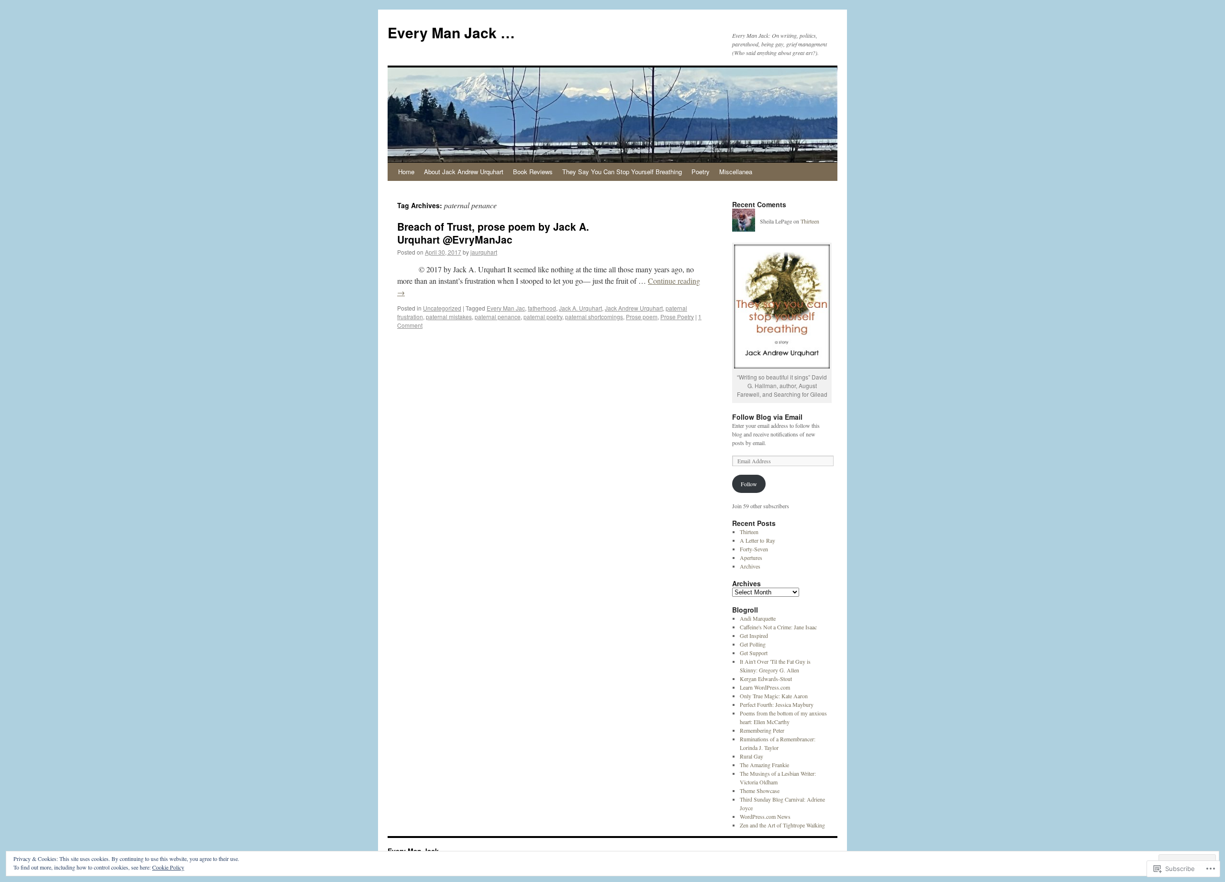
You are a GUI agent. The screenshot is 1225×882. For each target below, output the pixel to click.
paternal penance (498, 317)
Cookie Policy (168, 867)
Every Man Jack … (451, 32)
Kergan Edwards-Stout (766, 678)
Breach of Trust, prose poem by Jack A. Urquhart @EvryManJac (493, 232)
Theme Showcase (760, 790)
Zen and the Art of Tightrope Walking (782, 825)
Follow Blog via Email (767, 417)
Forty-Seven (754, 549)
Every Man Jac (506, 308)
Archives (750, 566)
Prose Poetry (677, 317)
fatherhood (542, 308)
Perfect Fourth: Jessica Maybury (776, 704)
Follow (749, 484)
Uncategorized (442, 308)
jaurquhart (483, 252)
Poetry (700, 171)
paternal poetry (542, 317)
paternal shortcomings (594, 317)
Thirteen (810, 221)
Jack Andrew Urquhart (634, 308)
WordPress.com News (765, 816)
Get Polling (753, 644)
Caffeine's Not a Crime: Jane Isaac (778, 627)
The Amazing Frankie (764, 765)
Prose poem (641, 317)
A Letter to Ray (757, 540)
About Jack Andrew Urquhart (463, 171)
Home (406, 171)
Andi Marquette (758, 618)
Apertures (751, 557)
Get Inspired (754, 635)
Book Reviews (533, 171)
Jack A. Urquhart (580, 308)
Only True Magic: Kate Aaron (774, 696)
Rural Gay (751, 756)
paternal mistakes (449, 317)
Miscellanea (735, 171)
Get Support (754, 653)
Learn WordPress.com (765, 687)
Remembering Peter (762, 730)
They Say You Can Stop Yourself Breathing (622, 171)
